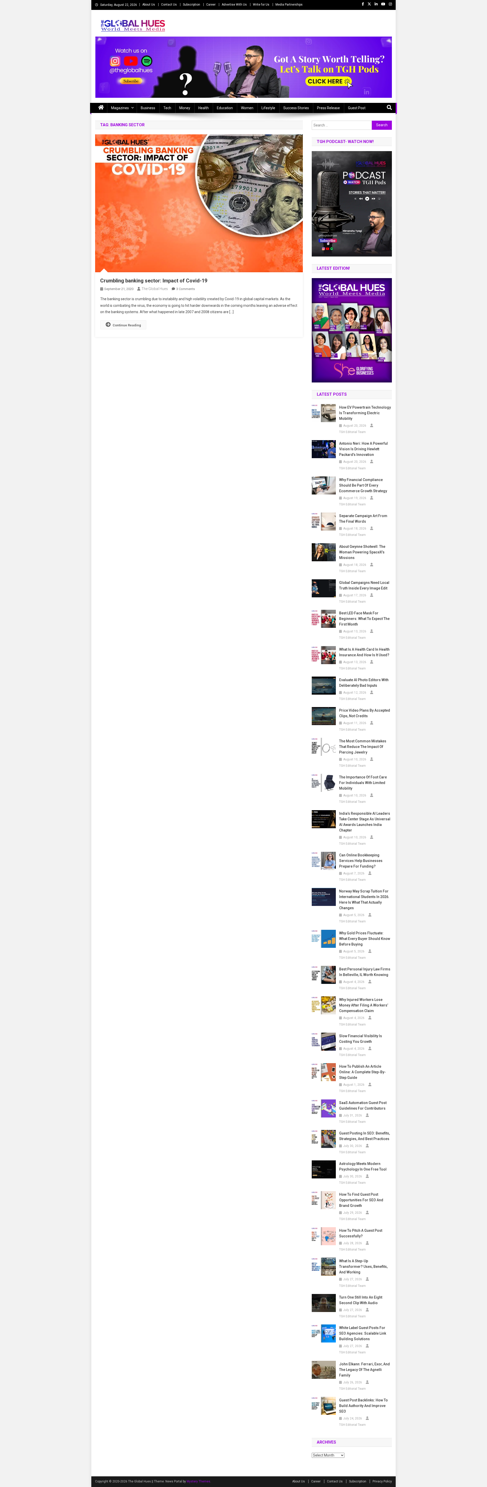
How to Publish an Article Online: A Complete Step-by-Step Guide (362, 1072)
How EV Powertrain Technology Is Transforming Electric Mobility (365, 413)
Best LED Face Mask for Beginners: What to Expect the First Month (364, 618)
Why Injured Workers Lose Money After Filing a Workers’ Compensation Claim (363, 1005)
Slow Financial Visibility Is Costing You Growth (360, 1039)
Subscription (191, 4)
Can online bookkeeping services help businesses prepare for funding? (360, 860)
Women (247, 108)
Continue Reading (127, 325)
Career (211, 4)
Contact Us (169, 4)
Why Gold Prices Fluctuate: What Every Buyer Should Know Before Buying (364, 938)
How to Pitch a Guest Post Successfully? (360, 1233)
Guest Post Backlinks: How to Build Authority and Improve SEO (363, 1405)
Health (203, 108)
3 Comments (185, 289)
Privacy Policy (382, 1481)
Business (148, 108)
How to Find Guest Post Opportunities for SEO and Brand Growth (361, 1200)
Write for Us (261, 4)
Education (225, 108)
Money (184, 108)
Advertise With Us (234, 4)
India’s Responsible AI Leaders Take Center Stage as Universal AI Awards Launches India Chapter (364, 821)
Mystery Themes (198, 1481)
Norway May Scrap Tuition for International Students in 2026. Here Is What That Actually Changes (364, 899)
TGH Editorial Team (352, 432)
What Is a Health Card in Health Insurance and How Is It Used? (364, 652)
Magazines (120, 108)
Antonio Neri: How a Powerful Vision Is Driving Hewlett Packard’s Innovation (363, 449)
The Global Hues (155, 289)
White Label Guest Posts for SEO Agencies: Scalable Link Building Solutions (362, 1333)
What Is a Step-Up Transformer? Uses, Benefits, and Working (363, 1266)
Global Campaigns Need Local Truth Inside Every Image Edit (364, 585)
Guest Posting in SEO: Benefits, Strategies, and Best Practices (364, 1136)
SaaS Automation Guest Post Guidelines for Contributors (363, 1105)
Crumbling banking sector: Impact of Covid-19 (153, 281)
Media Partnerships (289, 4)
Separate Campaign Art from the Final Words (363, 518)
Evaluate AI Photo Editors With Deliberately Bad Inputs (364, 682)
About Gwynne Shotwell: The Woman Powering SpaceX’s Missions (362, 552)
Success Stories (296, 108)
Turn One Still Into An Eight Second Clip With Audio (360, 1300)
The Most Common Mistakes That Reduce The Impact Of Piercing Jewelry (362, 746)
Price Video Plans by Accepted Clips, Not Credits (364, 713)
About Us (148, 4)
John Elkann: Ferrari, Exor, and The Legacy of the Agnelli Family (364, 1369)
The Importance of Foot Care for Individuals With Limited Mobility (363, 782)
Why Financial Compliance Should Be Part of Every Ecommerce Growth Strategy (363, 485)
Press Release (328, 108)
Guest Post (357, 108)
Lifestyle (268, 108)
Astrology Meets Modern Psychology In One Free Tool (363, 1166)
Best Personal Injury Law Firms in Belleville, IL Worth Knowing (364, 972)
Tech (167, 108)
